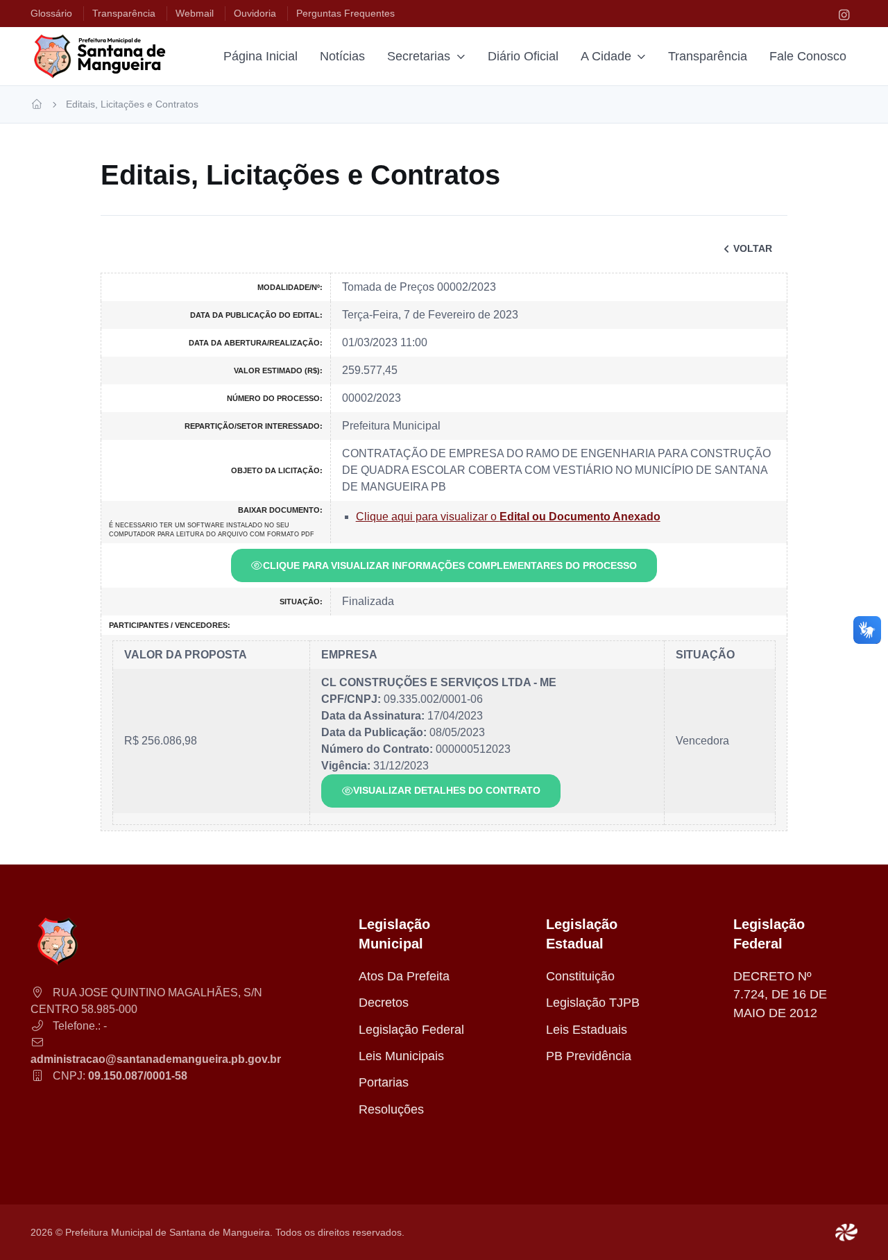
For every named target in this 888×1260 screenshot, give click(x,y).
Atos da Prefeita (404, 976)
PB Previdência (588, 1056)
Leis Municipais (401, 1056)
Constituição (580, 976)
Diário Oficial (523, 56)
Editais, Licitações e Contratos (132, 104)
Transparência (707, 56)
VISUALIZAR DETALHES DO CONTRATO (446, 790)
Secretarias (418, 56)
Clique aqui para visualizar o (508, 516)
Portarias (384, 1082)
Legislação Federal (411, 1030)
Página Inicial (260, 56)
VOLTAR (752, 248)
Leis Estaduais (586, 1030)
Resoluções (391, 1109)
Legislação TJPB (593, 1003)
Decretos (384, 1003)
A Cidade (606, 56)
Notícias (342, 56)
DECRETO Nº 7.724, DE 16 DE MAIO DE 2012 (780, 994)
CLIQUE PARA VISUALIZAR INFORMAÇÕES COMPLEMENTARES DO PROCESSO (450, 565)
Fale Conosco (807, 56)
